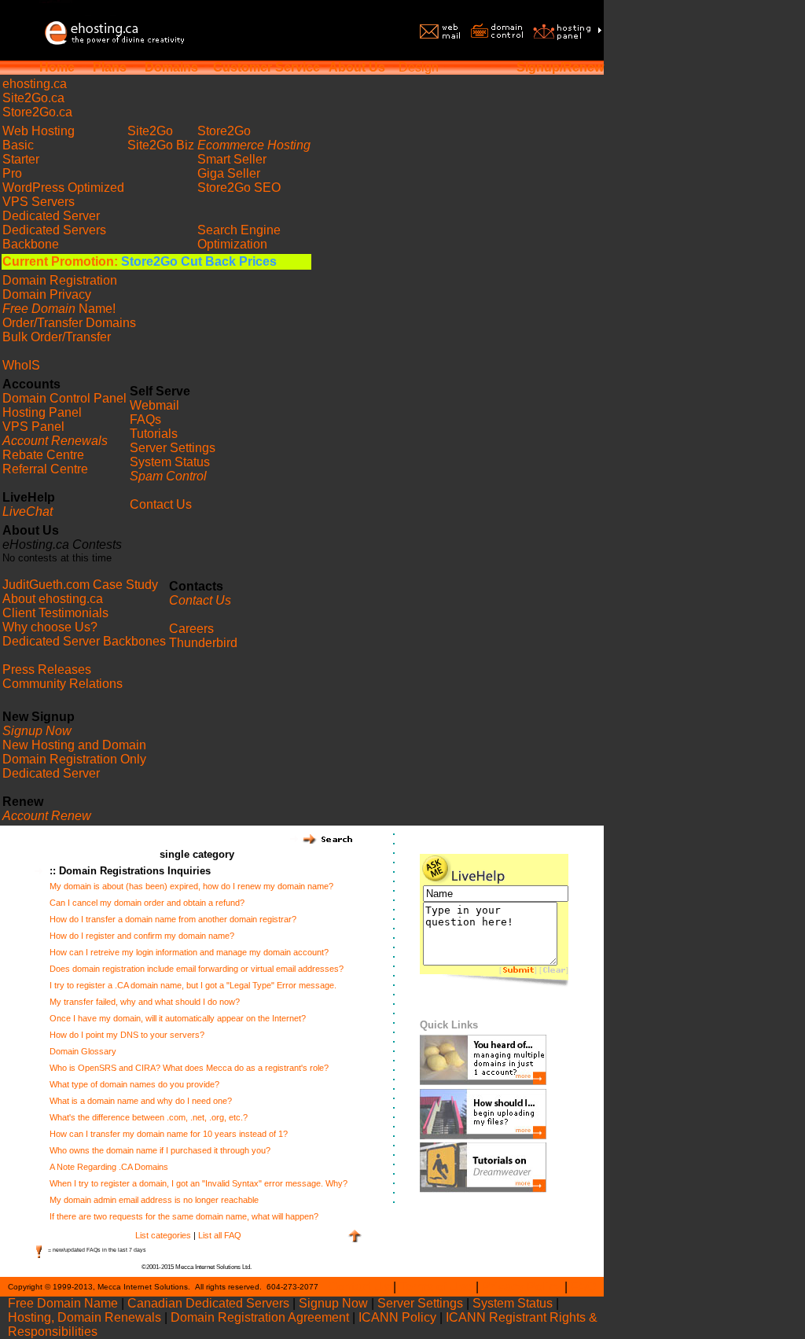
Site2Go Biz (160, 145)
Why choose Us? (49, 627)
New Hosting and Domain (74, 745)
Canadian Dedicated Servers (208, 1303)
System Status (170, 462)
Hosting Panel (42, 412)
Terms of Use (435, 1286)
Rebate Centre (43, 455)
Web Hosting (38, 131)
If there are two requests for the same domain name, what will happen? (184, 1216)
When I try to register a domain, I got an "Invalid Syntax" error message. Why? (198, 1183)
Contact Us (161, 504)
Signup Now (333, 1303)
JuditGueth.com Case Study (80, 584)
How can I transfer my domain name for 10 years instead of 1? (169, 1134)
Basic (18, 145)
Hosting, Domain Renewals (84, 1317)
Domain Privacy (46, 294)
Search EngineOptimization (239, 237)
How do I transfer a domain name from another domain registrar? (173, 919)
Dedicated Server (51, 216)
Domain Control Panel (64, 398)
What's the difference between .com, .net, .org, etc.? (149, 1117)
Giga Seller (228, 173)
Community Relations (62, 683)
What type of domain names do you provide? (134, 1084)
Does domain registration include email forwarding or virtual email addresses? (197, 968)
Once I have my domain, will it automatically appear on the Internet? (178, 1018)
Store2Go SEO (239, 187)
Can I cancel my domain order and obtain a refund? (147, 902)
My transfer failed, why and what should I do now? (145, 1001)
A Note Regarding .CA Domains (109, 1167)
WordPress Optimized (63, 187)
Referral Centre (45, 469)
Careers (191, 628)
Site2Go (150, 131)
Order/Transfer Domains (69, 322)
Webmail (154, 405)
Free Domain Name (63, 1303)
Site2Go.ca (33, 98)
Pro (12, 173)
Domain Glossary (83, 1051)
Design (419, 67)
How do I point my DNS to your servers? (127, 1034)
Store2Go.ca (37, 112)
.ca (34, 83)
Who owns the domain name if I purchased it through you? (160, 1150)
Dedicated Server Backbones (84, 641)
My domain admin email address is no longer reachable (154, 1200)
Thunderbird (203, 642)
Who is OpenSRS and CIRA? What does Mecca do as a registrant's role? (189, 1067)
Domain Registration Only (74, 759)
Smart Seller (231, 159)
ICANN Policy (397, 1317)
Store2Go (224, 131)
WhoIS (21, 365)
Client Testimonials (55, 613)
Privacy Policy (521, 1286)
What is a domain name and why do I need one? (141, 1100)
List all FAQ (219, 1235)
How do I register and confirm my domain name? (142, 935)
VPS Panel (33, 426)
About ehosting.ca (52, 598)
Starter (20, 159)
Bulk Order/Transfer (56, 337)
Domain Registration (59, 280)
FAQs (145, 419)
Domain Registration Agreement (260, 1317)
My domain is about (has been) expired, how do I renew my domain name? (191, 886)
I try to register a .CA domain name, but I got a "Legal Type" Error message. (193, 985)
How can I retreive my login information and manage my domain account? (189, 952)
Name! (59, 308)
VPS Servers (38, 201)
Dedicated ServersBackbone (54, 237)
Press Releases (46, 669)
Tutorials (154, 433)
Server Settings (172, 447)
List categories (163, 1235)
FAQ (583, 1286)
